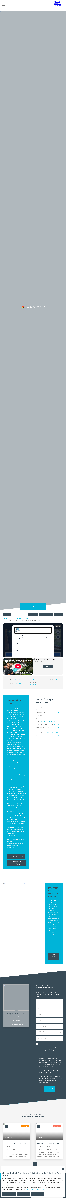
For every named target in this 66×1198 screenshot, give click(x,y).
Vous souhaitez (40, 1031)
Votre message (42, 1038)
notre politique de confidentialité (34, 1189)
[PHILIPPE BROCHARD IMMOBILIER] (59, 5)
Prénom (39, 1002)
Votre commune (43, 1026)
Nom (38, 1008)
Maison (10, 618)
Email (39, 1014)
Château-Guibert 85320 (21, 618)
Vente (5, 618)
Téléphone (40, 1020)
